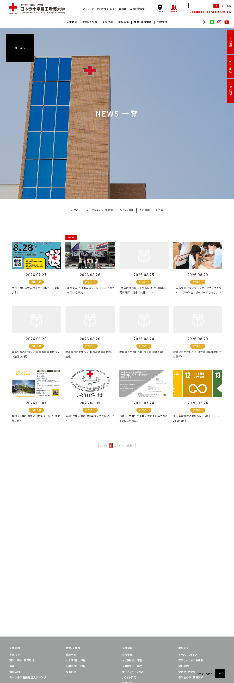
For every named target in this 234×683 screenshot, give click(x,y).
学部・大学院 (73, 648)
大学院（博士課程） (76, 666)
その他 (159, 210)
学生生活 (183, 648)
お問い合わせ (137, 8)
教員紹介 (71, 671)
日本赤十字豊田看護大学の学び (27, 677)
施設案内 (183, 666)
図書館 (123, 8)
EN (229, 6)
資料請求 (230, 91)
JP (224, 6)
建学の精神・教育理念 (21, 660)
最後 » (131, 445)
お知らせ (76, 210)
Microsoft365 (106, 8)
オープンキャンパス (133, 671)
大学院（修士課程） (76, 660)
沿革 (12, 666)
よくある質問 (129, 677)
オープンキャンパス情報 (100, 210)
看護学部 (71, 654)
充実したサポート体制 (190, 660)
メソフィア (88, 8)
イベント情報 (126, 210)
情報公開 (14, 671)
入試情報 (230, 42)
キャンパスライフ (187, 654)
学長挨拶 (14, 654)
